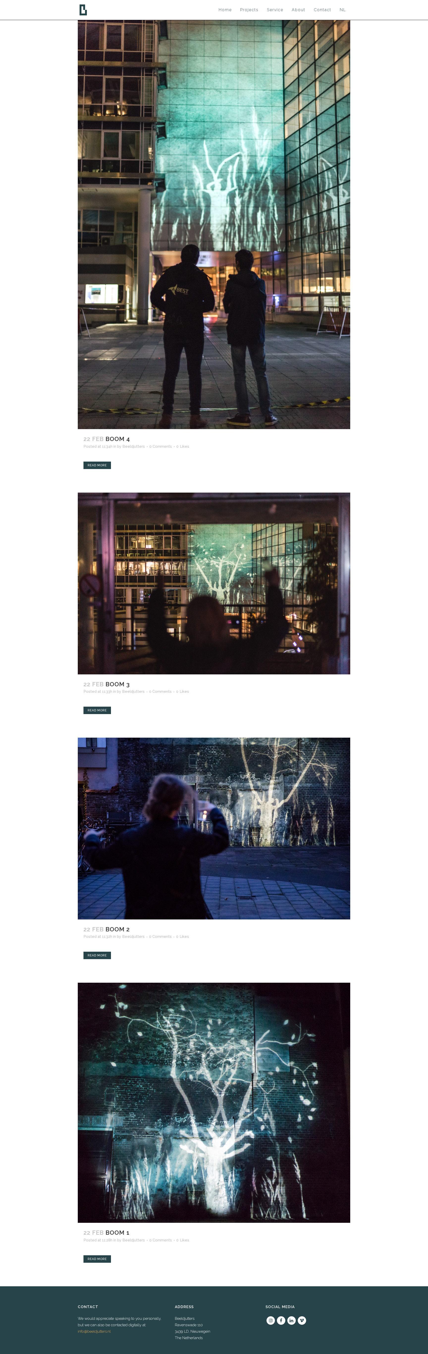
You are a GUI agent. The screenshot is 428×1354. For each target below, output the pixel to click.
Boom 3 (118, 684)
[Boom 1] (214, 1103)
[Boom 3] (214, 583)
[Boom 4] (214, 224)
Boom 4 (118, 438)
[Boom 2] (214, 828)
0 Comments (160, 446)
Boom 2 (118, 929)
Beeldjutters (133, 446)
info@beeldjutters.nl (94, 1331)
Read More (97, 465)
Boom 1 (118, 1232)
